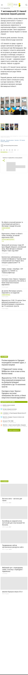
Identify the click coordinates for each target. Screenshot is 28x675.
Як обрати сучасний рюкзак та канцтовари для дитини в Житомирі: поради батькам (12, 224)
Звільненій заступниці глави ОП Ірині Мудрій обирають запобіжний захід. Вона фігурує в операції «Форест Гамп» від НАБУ (14, 248)
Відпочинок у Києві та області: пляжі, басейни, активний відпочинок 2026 (12, 235)
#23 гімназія (22, 140)
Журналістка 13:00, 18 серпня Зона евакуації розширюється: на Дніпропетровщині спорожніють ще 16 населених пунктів (14, 303)
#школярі (17, 140)
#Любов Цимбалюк (5, 141)
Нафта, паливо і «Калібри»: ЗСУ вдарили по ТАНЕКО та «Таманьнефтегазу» (12, 271)
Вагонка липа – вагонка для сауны (12, 500)
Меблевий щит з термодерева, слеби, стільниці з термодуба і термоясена (12, 569)
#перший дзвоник (10, 140)
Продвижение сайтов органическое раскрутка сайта (13, 546)
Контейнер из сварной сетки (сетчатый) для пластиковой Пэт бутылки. (13, 523)
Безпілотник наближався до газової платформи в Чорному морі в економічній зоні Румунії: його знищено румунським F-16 (14, 260)
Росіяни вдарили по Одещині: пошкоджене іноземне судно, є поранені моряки (14, 362)
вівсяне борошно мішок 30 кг (12, 592)
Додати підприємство (14, 430)
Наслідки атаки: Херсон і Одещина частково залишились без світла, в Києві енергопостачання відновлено (14, 282)
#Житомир (3, 140)
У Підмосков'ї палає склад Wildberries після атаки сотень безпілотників (13, 371)
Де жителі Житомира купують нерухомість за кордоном (12, 292)
